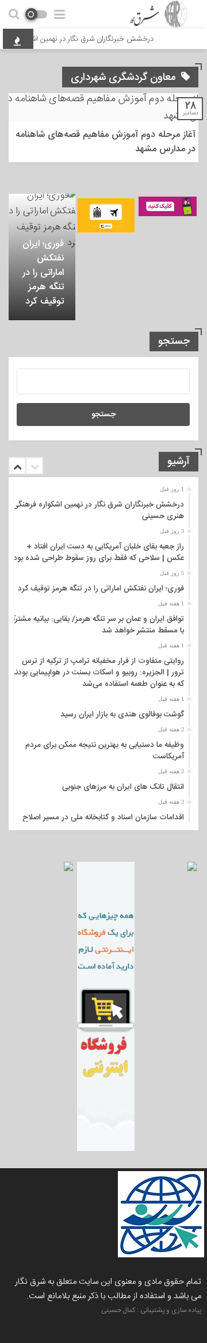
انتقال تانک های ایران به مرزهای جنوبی (123, 787)
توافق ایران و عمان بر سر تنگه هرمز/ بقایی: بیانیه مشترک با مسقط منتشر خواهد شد (96, 625)
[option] (42, 257)
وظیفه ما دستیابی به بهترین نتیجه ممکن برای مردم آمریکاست (104, 751)
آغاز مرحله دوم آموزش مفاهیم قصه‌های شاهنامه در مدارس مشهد (105, 142)
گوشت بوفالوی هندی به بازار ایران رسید (122, 714)
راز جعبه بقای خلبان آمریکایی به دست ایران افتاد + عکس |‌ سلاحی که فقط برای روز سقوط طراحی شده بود (98, 552)
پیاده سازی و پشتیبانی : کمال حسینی (151, 1310)
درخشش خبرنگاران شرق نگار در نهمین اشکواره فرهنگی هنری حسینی (98, 510)
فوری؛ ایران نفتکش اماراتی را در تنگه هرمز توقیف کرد (43, 272)
